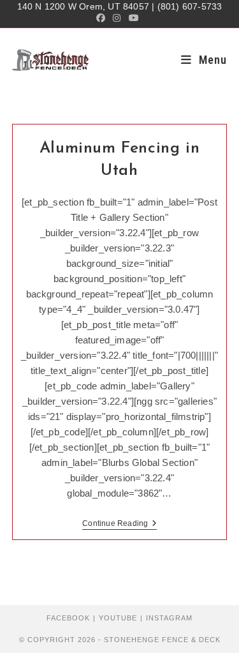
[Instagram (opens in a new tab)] (116, 18)
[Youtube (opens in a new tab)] (134, 18)
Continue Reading (119, 524)
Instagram (169, 618)
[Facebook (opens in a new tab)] (102, 18)
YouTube (118, 618)
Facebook (68, 618)
